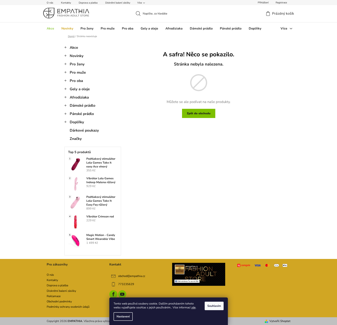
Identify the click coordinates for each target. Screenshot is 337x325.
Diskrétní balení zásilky (117, 2)
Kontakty (66, 2)
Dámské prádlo (82, 105)
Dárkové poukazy (84, 130)
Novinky (76, 55)
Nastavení (123, 316)
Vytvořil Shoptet (279, 321)
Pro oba (76, 80)
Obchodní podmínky (59, 301)
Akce (74, 47)
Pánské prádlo (82, 113)
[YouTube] (122, 294)
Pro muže (78, 72)
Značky (76, 138)
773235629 (126, 284)
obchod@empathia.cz (131, 276)
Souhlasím (214, 306)
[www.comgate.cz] (262, 265)
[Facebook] (113, 294)
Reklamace (54, 296)
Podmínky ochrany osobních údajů (68, 307)
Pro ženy (77, 64)
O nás (50, 2)
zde (193, 307)
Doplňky (77, 122)
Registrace (281, 2)
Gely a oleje (80, 89)
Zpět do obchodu (199, 113)
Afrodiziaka (79, 97)
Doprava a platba (88, 2)
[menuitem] (50, 28)
